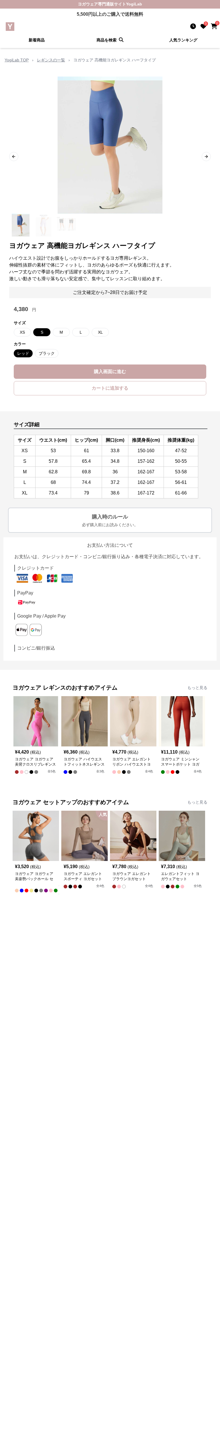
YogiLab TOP (17, 60)
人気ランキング (183, 40)
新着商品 (37, 40)
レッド (23, 353)
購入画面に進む (110, 371)
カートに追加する (110, 388)
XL (100, 332)
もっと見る (197, 687)
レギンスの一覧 (51, 60)
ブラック (47, 353)
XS (22, 332)
